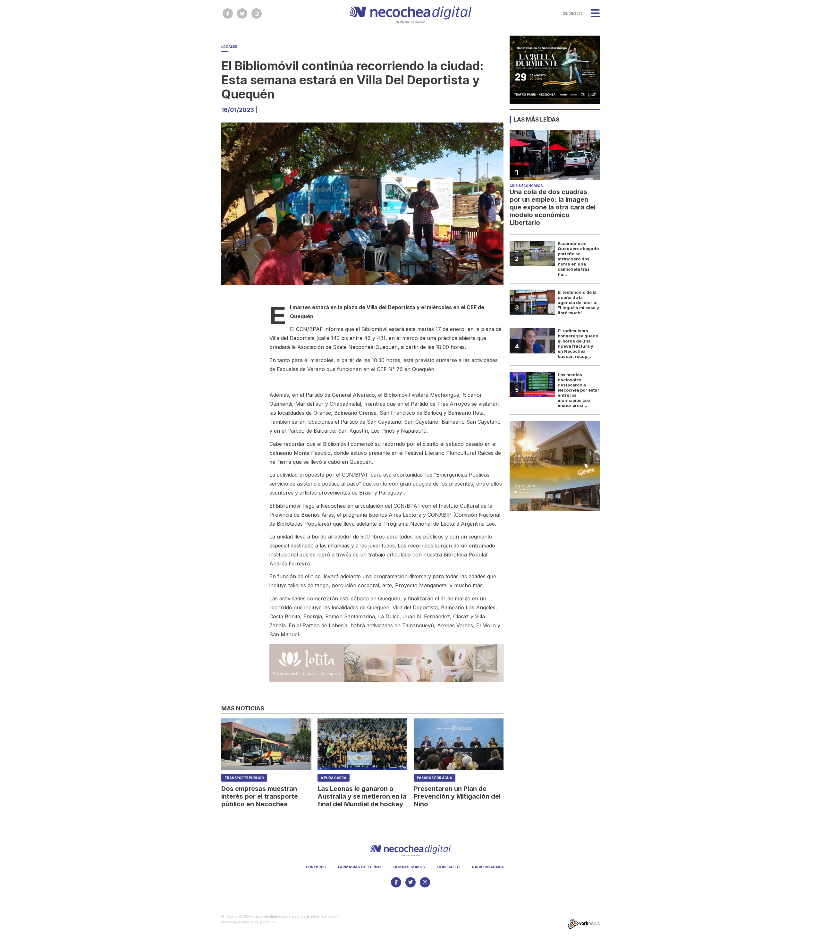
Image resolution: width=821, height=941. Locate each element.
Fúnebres (316, 867)
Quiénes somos (409, 867)
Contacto (448, 867)
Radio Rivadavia (488, 867)
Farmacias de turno (359, 867)
